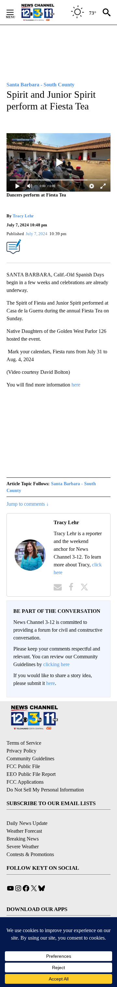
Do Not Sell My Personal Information (45, 789)
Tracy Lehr (23, 215)
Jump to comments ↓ (27, 504)
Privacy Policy (21, 750)
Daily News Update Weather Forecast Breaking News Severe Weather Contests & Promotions (30, 838)
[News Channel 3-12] (45, 12)
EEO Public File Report (31, 774)
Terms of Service (23, 743)
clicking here (56, 664)
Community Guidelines (30, 758)
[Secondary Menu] (14, 12)
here (76, 384)
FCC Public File (23, 766)
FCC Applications (25, 782)
